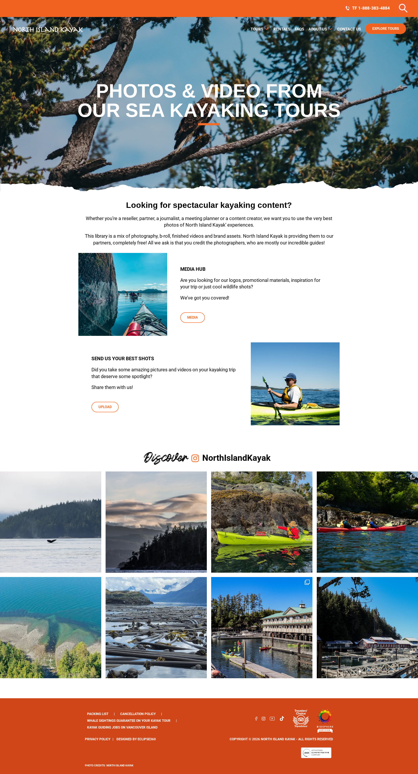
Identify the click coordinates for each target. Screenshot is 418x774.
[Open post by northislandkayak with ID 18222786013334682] (156, 522)
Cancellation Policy (138, 714)
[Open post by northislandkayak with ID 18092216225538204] (50, 522)
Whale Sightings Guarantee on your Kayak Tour (128, 721)
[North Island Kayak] (325, 719)
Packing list (97, 714)
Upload (105, 407)
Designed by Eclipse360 (136, 739)
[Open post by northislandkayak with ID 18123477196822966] (50, 627)
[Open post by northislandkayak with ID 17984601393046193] (367, 627)
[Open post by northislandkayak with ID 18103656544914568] (261, 522)
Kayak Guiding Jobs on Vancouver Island (122, 727)
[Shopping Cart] (408, 8)
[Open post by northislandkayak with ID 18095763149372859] (367, 522)
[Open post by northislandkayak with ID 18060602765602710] (261, 627)
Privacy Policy (97, 739)
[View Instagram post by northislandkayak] (97, 567)
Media (192, 317)
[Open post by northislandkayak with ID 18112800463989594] (156, 627)
